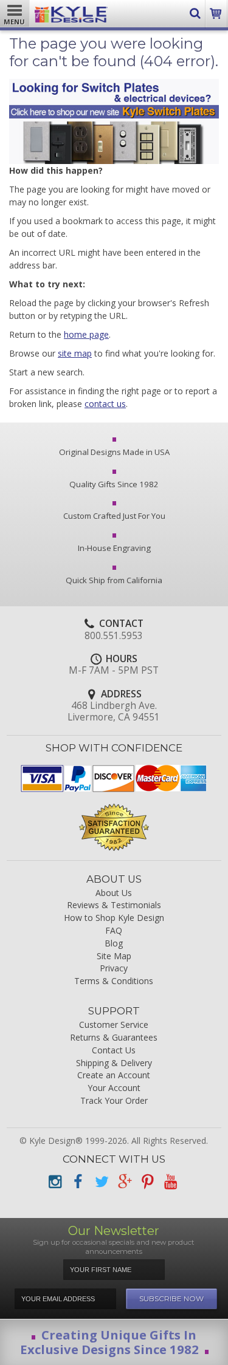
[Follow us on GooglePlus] (124, 1181)
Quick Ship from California (114, 580)
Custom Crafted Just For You (114, 515)
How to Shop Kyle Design (114, 918)
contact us (105, 403)
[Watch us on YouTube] (170, 1181)
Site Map (114, 956)
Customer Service (113, 1025)
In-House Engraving (114, 547)
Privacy (114, 968)
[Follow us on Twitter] (101, 1181)
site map (75, 353)
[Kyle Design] (71, 11)
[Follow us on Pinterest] (147, 1181)
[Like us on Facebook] (78, 1181)
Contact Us (114, 1050)
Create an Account (113, 1075)
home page (86, 334)
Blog (114, 944)
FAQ (113, 931)
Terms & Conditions (113, 981)
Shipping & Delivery (114, 1063)
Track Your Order (114, 1101)
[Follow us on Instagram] (55, 1181)
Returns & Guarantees (113, 1038)
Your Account (114, 1088)
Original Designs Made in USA (114, 451)
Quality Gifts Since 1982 (114, 484)
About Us (113, 893)
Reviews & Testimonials (114, 905)
